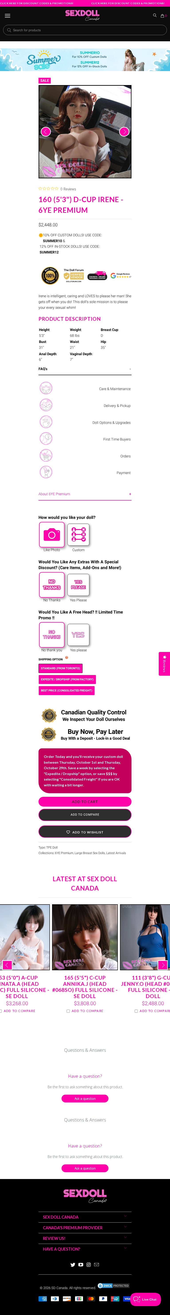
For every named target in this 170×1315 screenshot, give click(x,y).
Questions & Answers (85, 1050)
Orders (125, 456)
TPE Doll (52, 847)
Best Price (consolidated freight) (66, 690)
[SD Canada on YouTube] (80, 1265)
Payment (124, 473)
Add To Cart (85, 801)
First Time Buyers (117, 439)
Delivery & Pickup (117, 406)
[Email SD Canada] (96, 1265)
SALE (44, 80)
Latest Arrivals (116, 853)
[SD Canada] (82, 16)
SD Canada (59, 1288)
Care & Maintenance (115, 389)
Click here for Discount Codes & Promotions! (36, 3)
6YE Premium (64, 853)
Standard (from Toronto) (60, 668)
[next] (124, 132)
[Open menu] (7, 16)
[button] (85, 831)
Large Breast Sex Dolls (90, 853)
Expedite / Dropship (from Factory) (67, 679)
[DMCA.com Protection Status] (113, 1288)
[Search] (155, 16)
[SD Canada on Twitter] (73, 1265)
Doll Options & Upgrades (112, 422)
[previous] (46, 132)
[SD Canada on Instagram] (88, 1265)
